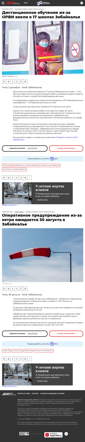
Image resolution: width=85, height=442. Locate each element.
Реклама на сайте (23, 393)
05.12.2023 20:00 (7, 9)
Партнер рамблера (36, 433)
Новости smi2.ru (9, 205)
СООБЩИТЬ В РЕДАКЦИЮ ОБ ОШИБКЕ (52, 393)
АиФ (16, 76)
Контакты (35, 393)
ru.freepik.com (7, 283)
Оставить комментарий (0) (66, 148)
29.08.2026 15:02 (7, 212)
